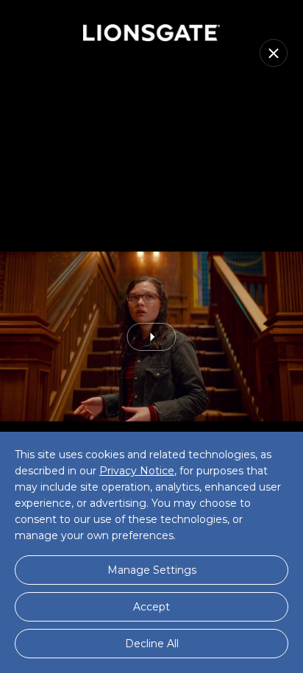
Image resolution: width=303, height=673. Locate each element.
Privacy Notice (136, 470)
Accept (151, 606)
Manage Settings (151, 570)
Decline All (152, 643)
